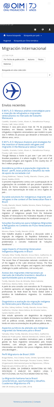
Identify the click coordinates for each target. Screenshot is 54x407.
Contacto (37, 402)
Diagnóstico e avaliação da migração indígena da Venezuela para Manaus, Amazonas (26, 302)
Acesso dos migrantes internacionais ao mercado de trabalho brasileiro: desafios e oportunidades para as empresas (24, 275)
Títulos (41, 59)
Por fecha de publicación (14, 59)
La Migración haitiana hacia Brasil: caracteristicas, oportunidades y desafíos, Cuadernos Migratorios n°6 (23, 381)
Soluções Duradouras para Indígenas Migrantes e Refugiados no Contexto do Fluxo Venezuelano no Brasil (27, 225)
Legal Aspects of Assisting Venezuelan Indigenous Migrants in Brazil (21, 250)
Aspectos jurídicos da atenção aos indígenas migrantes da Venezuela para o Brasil (25, 329)
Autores (31, 59)
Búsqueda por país (32, 35)
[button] (42, 29)
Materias (7, 64)
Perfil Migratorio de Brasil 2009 (18, 354)
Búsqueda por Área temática (26, 40)
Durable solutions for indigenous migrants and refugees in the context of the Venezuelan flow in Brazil (27, 199)
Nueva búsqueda (13, 35)
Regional (7, 40)
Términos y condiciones (22, 402)
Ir (49, 75)
